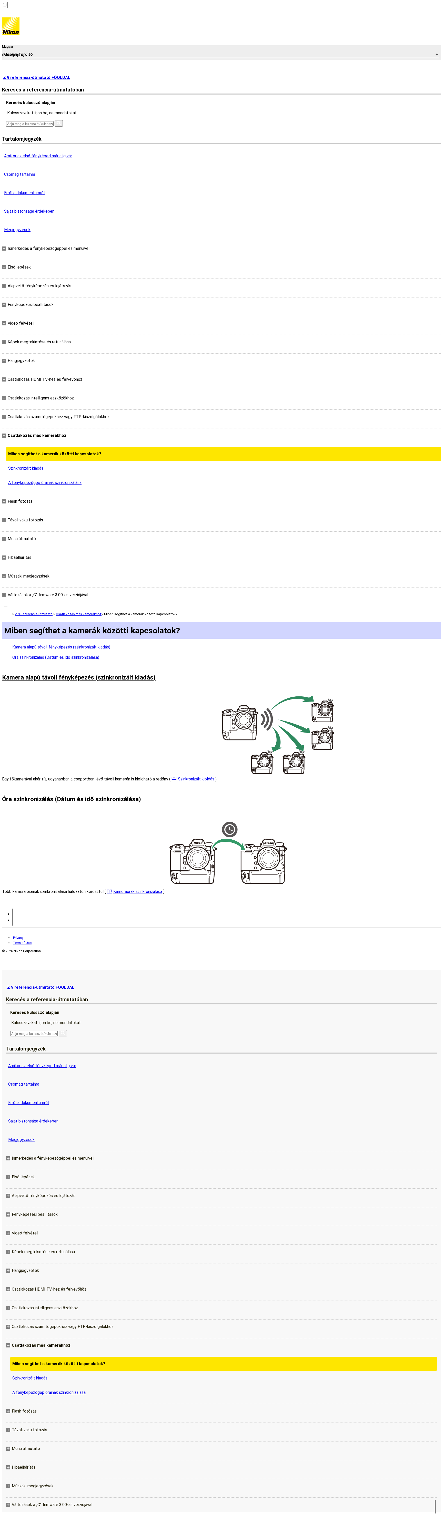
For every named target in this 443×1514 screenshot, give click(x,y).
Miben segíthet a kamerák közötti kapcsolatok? (54, 453)
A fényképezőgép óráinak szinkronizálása (45, 482)
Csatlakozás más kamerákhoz (79, 614)
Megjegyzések (17, 229)
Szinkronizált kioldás (196, 779)
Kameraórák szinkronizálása (137, 891)
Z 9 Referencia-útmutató (34, 614)
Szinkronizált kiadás (25, 468)
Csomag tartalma (19, 174)
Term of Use (22, 943)
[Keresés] (59, 123)
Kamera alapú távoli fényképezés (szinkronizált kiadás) (61, 647)
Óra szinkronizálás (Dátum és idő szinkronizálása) (55, 657)
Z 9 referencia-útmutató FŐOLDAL (36, 77)
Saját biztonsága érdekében (29, 211)
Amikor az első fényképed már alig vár (38, 155)
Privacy (18, 938)
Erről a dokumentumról (24, 192)
